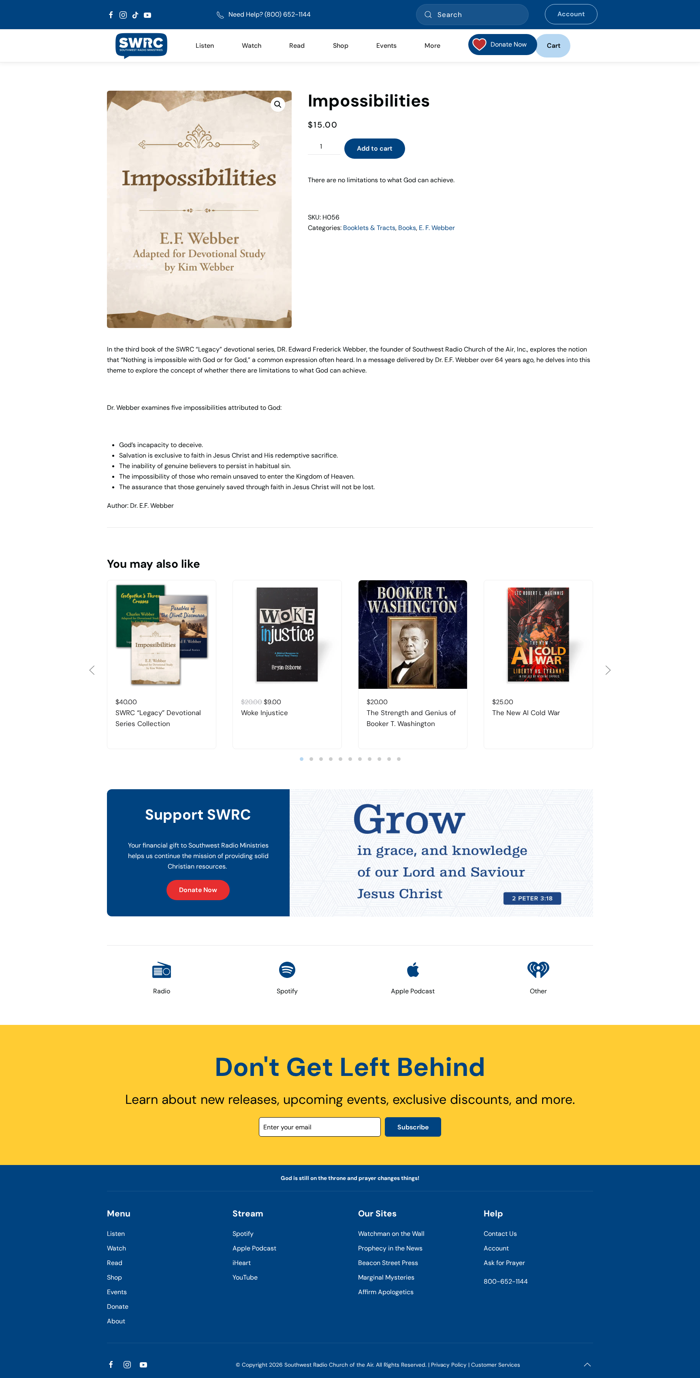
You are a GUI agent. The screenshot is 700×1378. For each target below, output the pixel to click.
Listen (205, 45)
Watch (116, 1248)
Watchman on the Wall (391, 1233)
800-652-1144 (506, 1281)
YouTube (245, 1277)
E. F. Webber (437, 228)
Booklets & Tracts (369, 228)
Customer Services (495, 1364)
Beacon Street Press (388, 1263)
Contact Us (500, 1233)
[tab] (301, 759)
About (116, 1321)
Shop (340, 45)
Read (114, 1263)
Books (407, 228)
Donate (117, 1306)
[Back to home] (141, 46)
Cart (554, 45)
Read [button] (297, 45)
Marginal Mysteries (386, 1277)
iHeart (242, 1263)
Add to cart (375, 148)
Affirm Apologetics (386, 1292)
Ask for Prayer (504, 1263)
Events (117, 1292)
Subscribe (413, 1127)
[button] (278, 104)
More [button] (432, 45)
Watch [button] (251, 45)
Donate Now (198, 890)
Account (571, 14)
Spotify (243, 1233)
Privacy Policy (449, 1364)
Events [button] (386, 45)
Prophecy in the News (390, 1248)
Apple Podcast (254, 1248)
